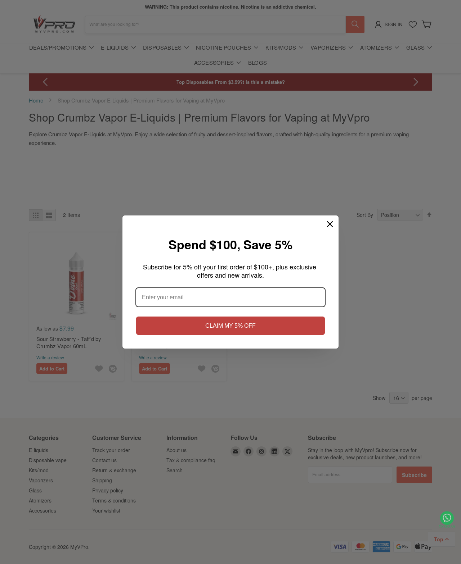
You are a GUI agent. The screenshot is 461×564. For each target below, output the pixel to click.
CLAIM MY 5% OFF (230, 326)
